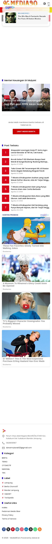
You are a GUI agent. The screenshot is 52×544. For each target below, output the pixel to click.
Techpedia (9, 498)
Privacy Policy (7, 515)
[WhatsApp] (35, 529)
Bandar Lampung (11, 490)
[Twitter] (8, 529)
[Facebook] (4, 529)
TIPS (3, 473)
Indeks (4, 507)
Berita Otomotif (11, 486)
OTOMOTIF (6, 465)
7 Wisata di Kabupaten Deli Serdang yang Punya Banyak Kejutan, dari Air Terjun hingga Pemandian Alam (30, 206)
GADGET (7, 494)
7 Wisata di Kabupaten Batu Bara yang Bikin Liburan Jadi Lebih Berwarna (30, 197)
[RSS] (40, 529)
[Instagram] (22, 529)
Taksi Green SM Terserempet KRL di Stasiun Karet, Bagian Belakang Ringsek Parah (30, 169)
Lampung (8, 483)
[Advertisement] (26, 50)
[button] (44, 3)
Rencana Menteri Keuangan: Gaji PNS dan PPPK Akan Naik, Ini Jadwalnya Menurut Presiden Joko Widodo (25, 102)
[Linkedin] (26, 529)
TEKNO (4, 461)
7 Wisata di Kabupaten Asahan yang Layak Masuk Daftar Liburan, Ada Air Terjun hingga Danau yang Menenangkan (30, 179)
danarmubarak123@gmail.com (19, 447)
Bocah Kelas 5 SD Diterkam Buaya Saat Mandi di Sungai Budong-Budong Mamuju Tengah (29, 160)
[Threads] (31, 529)
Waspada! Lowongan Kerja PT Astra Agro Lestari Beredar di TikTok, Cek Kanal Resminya (29, 151)
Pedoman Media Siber (11, 511)
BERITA (6, 97)
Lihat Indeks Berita (26, 131)
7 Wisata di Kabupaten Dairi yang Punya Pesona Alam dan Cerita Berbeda (28, 188)
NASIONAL (6, 469)
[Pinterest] (13, 529)
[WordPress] (17, 529)
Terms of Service (9, 519)
